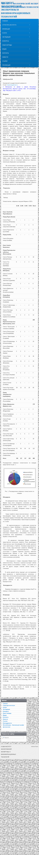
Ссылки (4, 61)
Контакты (5, 53)
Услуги (4, 33)
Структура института (9, 25)
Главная (5, 21)
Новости (5, 57)
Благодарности (7, 723)
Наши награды (7, 45)
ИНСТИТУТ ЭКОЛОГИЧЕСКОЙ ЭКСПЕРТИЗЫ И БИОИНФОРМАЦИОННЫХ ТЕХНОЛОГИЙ (15, 10)
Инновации (6, 29)
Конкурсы (5, 41)
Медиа (4, 49)
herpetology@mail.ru (12, 85)
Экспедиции (6, 37)
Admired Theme (34, 746)
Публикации (6, 65)
